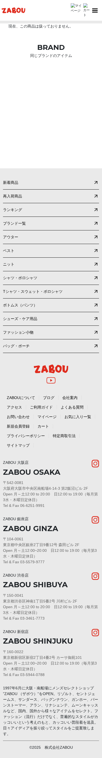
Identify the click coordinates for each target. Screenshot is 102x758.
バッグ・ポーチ (16, 346)
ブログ (48, 397)
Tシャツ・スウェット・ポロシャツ (33, 291)
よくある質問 (72, 407)
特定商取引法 (64, 436)
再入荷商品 (12, 196)
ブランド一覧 (14, 223)
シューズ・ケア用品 (20, 318)
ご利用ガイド (41, 407)
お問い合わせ (18, 417)
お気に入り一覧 (77, 417)
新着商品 (10, 182)
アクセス (14, 407)
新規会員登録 (18, 426)
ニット (8, 264)
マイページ (47, 417)
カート (43, 426)
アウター (10, 237)
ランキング (12, 210)
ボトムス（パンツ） (20, 305)
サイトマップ (18, 445)
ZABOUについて (21, 397)
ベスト (8, 250)
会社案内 (70, 397)
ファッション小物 (18, 332)
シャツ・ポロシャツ (20, 278)
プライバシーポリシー (26, 436)
